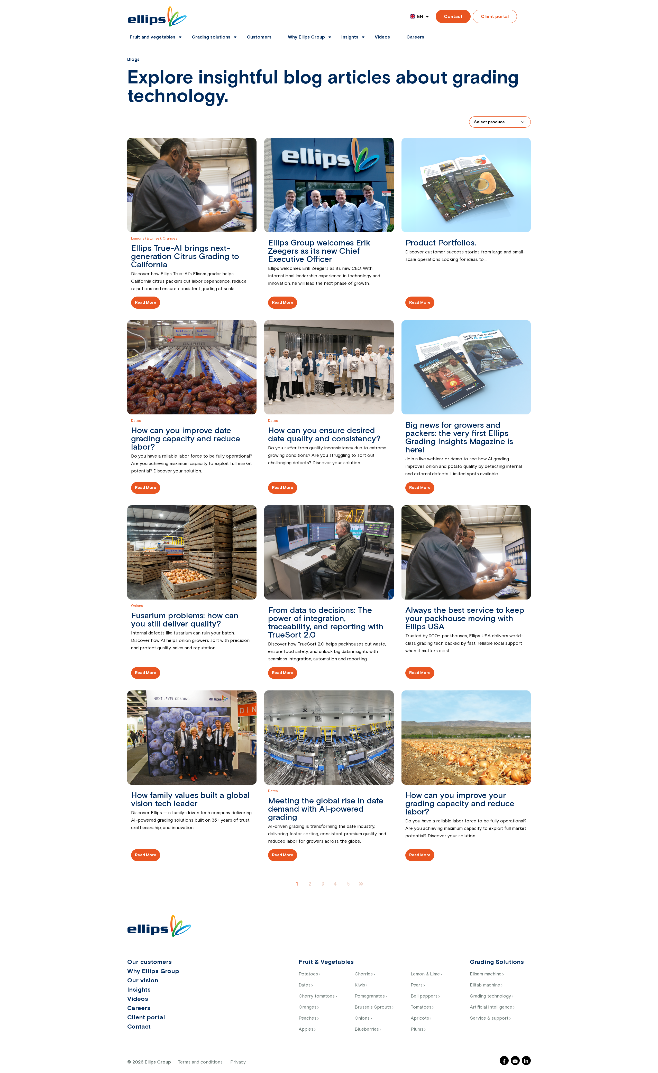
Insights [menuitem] (349, 37)
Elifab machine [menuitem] (485, 985)
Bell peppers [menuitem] (424, 996)
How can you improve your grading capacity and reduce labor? (459, 804)
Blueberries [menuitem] (367, 1029)
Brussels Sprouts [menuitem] (373, 1007)
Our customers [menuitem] (149, 962)
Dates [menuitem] (304, 985)
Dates (136, 421)
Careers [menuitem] (415, 37)
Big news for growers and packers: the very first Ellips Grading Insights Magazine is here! (459, 437)
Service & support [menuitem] (489, 1018)
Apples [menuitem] (306, 1029)
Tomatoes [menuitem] (421, 1007)
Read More (145, 303)
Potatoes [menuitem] (308, 974)
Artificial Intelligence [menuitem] (491, 1007)
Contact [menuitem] (139, 1027)
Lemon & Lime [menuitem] (425, 974)
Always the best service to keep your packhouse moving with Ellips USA (464, 618)
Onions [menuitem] (362, 1018)
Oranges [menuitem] (307, 1007)
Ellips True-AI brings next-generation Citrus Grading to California (185, 256)
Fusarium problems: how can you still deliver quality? (185, 620)
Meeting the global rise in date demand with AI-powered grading (325, 809)
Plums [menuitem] (417, 1029)
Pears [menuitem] (417, 985)
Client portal (495, 16)
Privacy (238, 1062)
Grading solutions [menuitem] (211, 37)
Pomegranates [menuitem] (370, 996)
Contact (453, 16)
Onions (137, 606)
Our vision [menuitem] (142, 980)
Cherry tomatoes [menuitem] (317, 996)
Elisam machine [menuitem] (485, 974)
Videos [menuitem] (382, 37)
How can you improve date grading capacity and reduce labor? (185, 439)
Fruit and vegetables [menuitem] (152, 37)
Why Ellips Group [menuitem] (306, 37)
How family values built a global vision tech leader (190, 800)
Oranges (170, 238)
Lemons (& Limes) (146, 238)
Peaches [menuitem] (307, 1018)
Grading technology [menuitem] (490, 996)
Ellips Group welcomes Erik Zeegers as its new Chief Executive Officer (319, 251)
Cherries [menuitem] (364, 974)
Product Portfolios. (440, 243)
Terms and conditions (200, 1062)
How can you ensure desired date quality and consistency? (324, 435)
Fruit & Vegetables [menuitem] (326, 962)
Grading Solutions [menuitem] (497, 962)
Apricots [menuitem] (420, 1018)
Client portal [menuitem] (146, 1017)
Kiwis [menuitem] (360, 985)
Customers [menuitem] (259, 37)
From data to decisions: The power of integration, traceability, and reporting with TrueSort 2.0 (325, 622)
